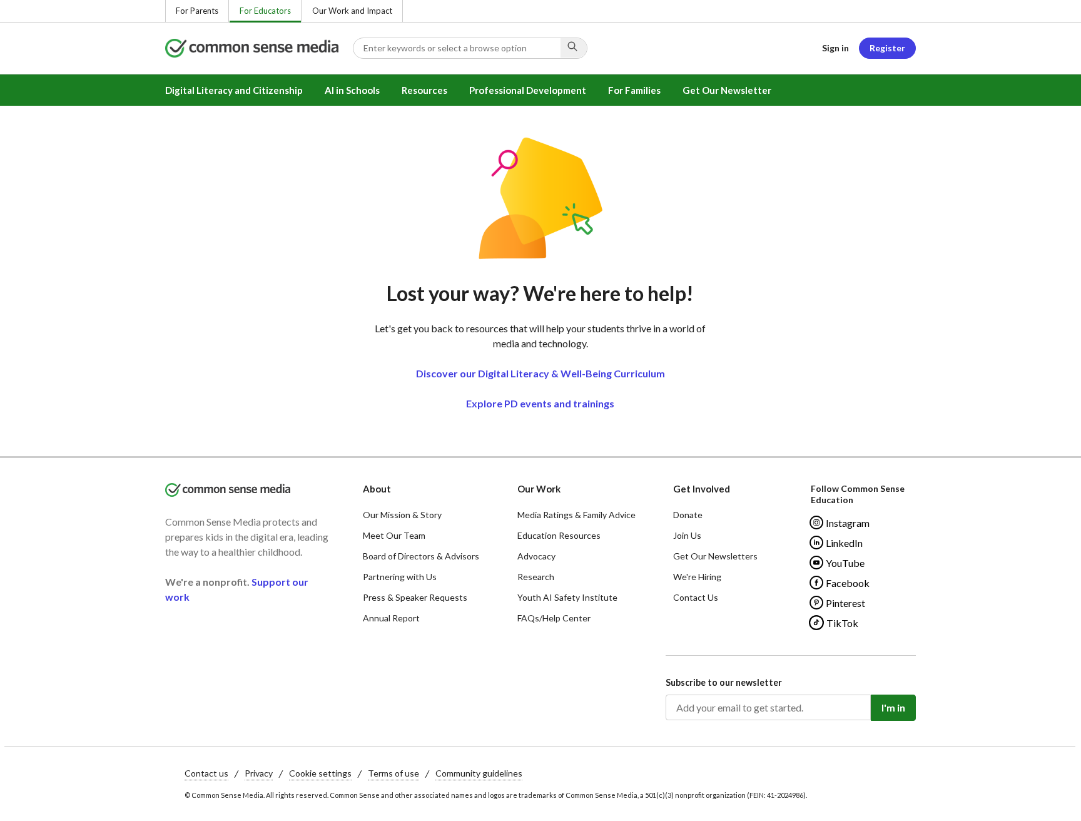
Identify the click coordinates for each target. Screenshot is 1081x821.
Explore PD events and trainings (540, 403)
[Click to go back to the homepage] (259, 48)
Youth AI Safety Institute (567, 597)
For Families (634, 90)
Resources (424, 90)
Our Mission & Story (402, 514)
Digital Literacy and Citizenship (234, 90)
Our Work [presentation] (539, 488)
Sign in (835, 48)
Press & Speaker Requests (415, 597)
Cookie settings (320, 773)
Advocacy (536, 556)
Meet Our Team (394, 535)
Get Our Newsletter (727, 90)
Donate (688, 514)
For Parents (197, 11)
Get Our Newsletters (715, 556)
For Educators (265, 11)
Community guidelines (478, 773)
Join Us (687, 535)
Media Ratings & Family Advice (576, 514)
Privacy (259, 773)
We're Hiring (697, 576)
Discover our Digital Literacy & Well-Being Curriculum (540, 373)
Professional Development (527, 90)
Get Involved (701, 488)
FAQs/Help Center (554, 618)
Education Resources (559, 535)
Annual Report (391, 618)
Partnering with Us (400, 576)
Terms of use (393, 773)
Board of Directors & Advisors (421, 556)
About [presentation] (377, 488)
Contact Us (695, 597)
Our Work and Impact (352, 11)
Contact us (206, 773)
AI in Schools (352, 90)
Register (887, 48)
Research (535, 576)
